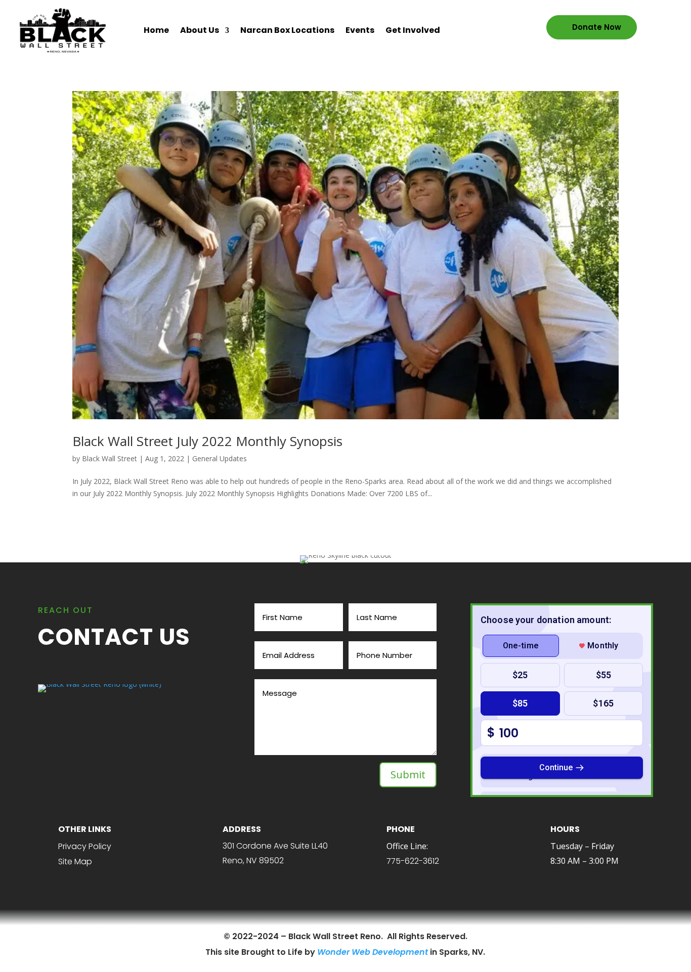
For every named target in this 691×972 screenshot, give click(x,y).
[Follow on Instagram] (117, 937)
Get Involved (412, 30)
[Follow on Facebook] (83, 937)
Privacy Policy (84, 846)
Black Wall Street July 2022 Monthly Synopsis (207, 441)
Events (360, 30)
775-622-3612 (412, 861)
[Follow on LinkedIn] (135, 937)
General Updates (219, 458)
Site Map (75, 861)
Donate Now (596, 27)
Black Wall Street (109, 458)
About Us (199, 30)
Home (156, 30)
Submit (408, 774)
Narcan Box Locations (287, 30)
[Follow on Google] (152, 937)
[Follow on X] (100, 937)
